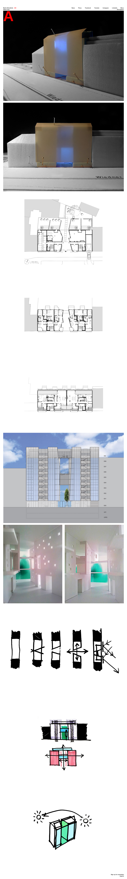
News (73, 8)
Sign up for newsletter (117, 874)
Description (120, 9)
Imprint (122, 876)
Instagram (106, 8)
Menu (122, 8)
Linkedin (114, 8)
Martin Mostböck (9, 8)
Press (80, 8)
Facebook (88, 8)
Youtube (96, 8)
